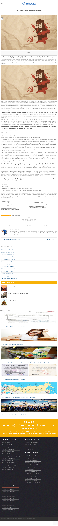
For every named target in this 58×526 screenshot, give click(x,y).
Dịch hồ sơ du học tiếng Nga (7, 271)
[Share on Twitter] (28, 220)
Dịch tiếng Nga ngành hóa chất (8, 493)
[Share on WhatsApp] (23, 220)
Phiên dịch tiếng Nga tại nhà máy (8, 447)
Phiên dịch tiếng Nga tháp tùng (8, 449)
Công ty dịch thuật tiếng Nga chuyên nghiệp (12, 239)
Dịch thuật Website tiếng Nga (7, 261)
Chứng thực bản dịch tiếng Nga (31, 449)
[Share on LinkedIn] (35, 220)
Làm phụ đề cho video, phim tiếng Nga (9, 278)
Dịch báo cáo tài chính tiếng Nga (8, 509)
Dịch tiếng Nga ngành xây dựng (8, 500)
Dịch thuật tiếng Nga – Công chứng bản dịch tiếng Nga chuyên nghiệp (16, 414)
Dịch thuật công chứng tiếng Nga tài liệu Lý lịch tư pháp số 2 (14, 379)
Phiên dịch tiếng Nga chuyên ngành (9, 453)
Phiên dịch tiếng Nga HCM (7, 469)
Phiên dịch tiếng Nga (50, 239)
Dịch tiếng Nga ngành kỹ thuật (8, 505)
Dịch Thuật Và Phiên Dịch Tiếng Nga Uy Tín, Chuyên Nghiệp (29, 427)
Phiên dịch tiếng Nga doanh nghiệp (9, 465)
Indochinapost (33, 518)
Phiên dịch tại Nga (6, 442)
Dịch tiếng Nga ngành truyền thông (9, 511)
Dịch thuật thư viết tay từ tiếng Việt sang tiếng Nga (12, 344)
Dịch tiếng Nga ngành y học (7, 502)
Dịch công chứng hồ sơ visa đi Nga (8, 259)
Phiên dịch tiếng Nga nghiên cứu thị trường (11, 456)
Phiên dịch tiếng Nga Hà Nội (8, 467)
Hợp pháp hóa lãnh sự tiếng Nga (31, 442)
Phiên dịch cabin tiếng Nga (7, 444)
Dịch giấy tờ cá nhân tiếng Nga (7, 266)
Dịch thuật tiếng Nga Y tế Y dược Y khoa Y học (18, 293)
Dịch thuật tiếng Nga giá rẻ (13, 300)
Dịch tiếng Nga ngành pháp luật (8, 491)
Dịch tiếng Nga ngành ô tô (7, 507)
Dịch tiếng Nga (8, 282)
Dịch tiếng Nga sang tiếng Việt (7, 273)
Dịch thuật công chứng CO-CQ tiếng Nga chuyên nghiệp (13, 326)
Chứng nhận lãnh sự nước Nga (31, 444)
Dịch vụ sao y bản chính (30, 447)
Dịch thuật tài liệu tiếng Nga (24, 225)
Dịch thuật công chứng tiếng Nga (14, 225)
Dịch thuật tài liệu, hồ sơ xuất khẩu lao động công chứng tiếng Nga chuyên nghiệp (19, 397)
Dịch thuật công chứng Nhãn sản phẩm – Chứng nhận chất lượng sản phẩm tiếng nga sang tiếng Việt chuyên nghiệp (25, 362)
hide (31, 52)
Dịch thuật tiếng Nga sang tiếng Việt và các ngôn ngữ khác (39, 225)
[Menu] (2, 3)
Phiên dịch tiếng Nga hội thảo (8, 451)
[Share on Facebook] (26, 220)
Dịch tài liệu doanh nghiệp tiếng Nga (8, 268)
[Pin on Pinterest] (32, 220)
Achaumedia (25, 518)
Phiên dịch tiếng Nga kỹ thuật (8, 462)
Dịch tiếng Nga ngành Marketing (8, 496)
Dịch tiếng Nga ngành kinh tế (8, 489)
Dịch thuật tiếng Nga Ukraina (7, 276)
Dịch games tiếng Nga (5, 264)
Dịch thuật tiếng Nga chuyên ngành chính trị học (18, 286)
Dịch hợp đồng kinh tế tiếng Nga (7, 254)
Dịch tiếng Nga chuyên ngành (7, 249)
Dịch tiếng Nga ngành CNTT (8, 498)
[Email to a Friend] (30, 220)
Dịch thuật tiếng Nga (9, 518)
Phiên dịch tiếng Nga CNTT (7, 460)
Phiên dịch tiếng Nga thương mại (8, 458)
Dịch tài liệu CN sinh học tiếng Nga (8, 256)
